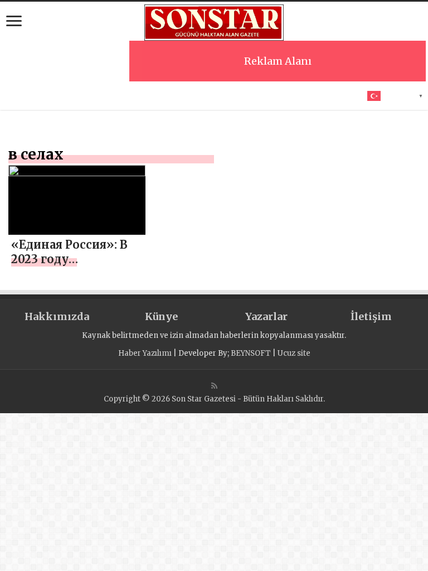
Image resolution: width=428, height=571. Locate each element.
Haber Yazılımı (145, 353)
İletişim (371, 316)
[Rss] (214, 386)
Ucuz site (294, 353)
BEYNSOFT (251, 353)
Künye (161, 316)
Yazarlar (266, 316)
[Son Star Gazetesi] (214, 21)
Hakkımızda (57, 316)
